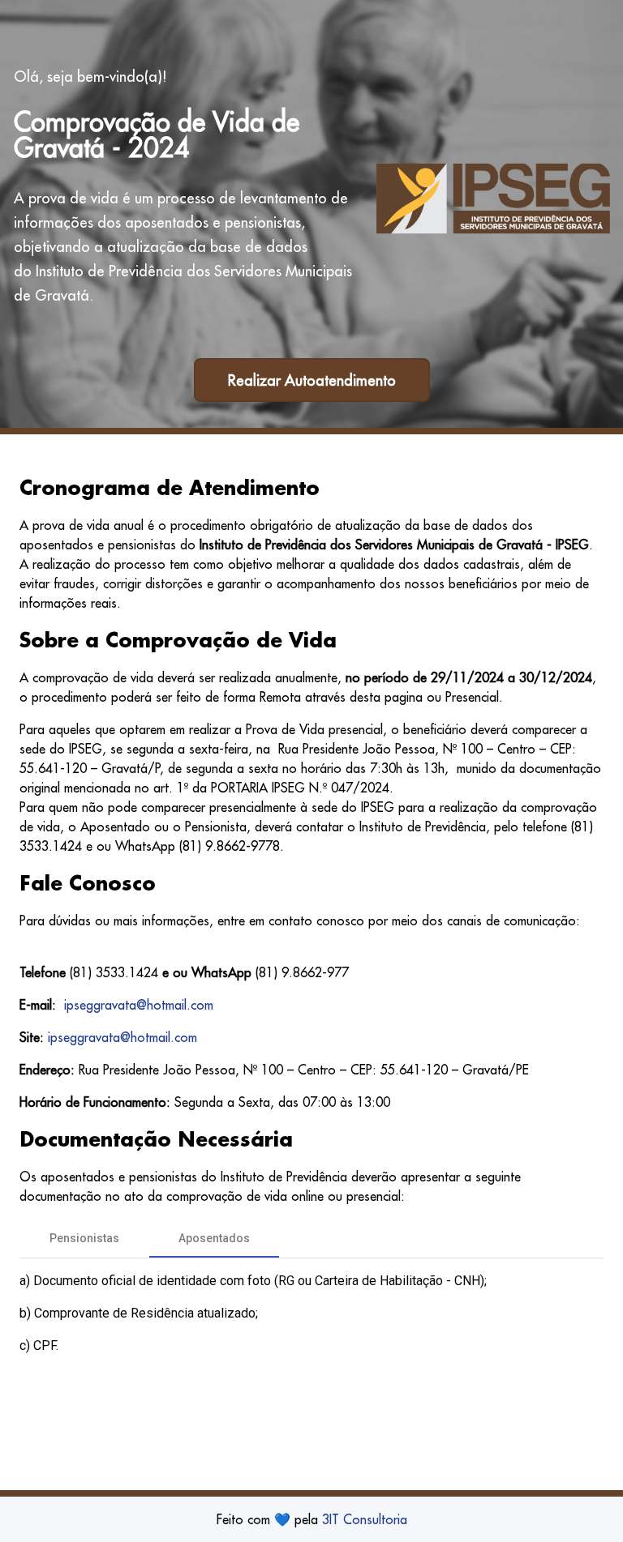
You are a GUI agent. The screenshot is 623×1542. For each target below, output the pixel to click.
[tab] (84, 1238)
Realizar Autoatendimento (312, 380)
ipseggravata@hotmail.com (138, 1005)
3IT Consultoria (364, 1519)
